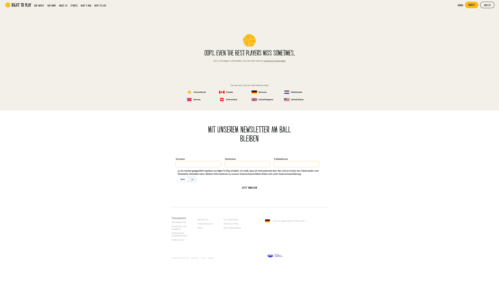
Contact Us (203, 219)
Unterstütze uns (205, 223)
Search (460, 5)
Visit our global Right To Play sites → (290, 221)
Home (18, 5)
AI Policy (203, 258)
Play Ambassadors (232, 228)
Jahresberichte (179, 222)
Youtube (288, 228)
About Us (63, 5)
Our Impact (39, 5)
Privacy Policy (195, 258)
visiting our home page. (275, 61)
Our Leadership (231, 219)
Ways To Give (100, 5)
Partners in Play (231, 223)
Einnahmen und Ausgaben (179, 227)
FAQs (200, 228)
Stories (74, 5)
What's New (86, 5)
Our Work (51, 5)
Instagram (277, 228)
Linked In (282, 228)
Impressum (211, 258)
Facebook (266, 228)
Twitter (272, 228)
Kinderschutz (178, 240)
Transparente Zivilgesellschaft (179, 234)
